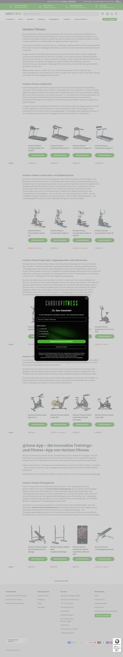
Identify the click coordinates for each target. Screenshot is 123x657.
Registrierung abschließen (61, 341)
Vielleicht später (61, 347)
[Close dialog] (86, 298)
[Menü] (120, 639)
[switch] (117, 650)
